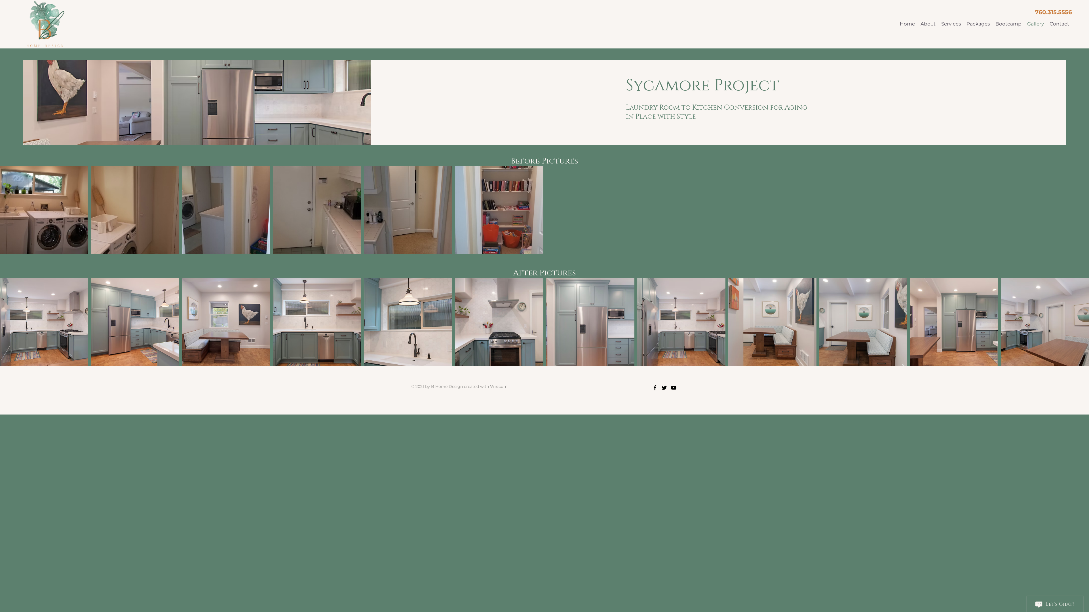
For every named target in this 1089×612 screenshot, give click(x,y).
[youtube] (673, 387)
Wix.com (499, 386)
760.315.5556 (1053, 12)
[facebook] (655, 387)
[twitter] (664, 387)
